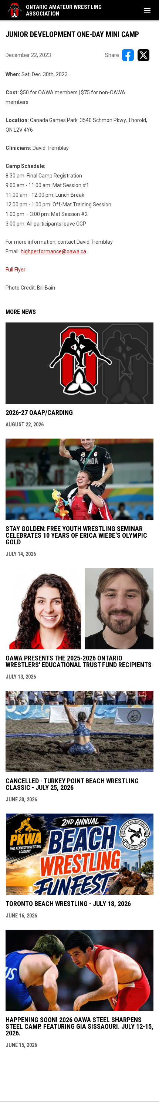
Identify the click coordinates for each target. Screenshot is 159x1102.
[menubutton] (147, 10)
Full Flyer (16, 270)
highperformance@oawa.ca (53, 251)
